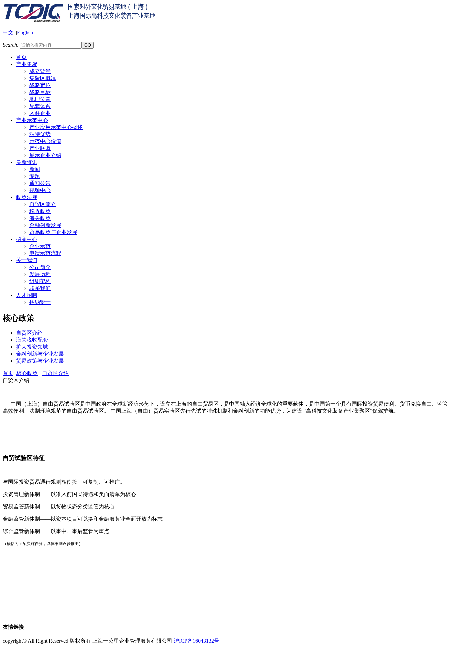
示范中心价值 (45, 141)
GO (87, 45)
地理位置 (40, 99)
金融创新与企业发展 (40, 354)
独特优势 (40, 134)
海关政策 (40, 218)
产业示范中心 (32, 120)
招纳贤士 (40, 302)
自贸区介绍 (29, 333)
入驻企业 (40, 113)
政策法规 (26, 197)
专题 (34, 176)
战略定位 (40, 85)
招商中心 (26, 239)
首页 (21, 57)
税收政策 (40, 211)
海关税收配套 (32, 340)
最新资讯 (26, 162)
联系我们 (40, 288)
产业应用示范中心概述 (56, 127)
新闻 (34, 169)
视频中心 (40, 190)
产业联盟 (40, 148)
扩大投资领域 (32, 347)
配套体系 (40, 106)
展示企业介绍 (45, 155)
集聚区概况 (42, 78)
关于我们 (26, 260)
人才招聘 (26, 295)
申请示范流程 (45, 253)
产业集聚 (26, 64)
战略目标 (40, 92)
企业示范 (40, 246)
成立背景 (40, 71)
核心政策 (27, 373)
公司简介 (40, 267)
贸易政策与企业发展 (53, 232)
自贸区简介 (42, 204)
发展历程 (40, 274)
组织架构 (40, 281)
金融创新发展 (45, 225)
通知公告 (40, 183)
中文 (8, 32)
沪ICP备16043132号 (196, 641)
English (25, 32)
